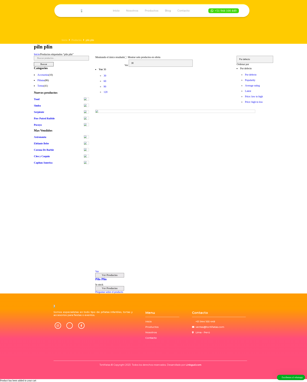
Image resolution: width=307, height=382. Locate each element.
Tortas (40, 85)
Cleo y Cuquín (42, 156)
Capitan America (43, 162)
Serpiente (39, 112)
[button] (223, 10)
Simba (37, 105)
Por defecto (250, 74)
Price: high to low (254, 102)
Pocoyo (38, 124)
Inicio (116, 10)
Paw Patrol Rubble (44, 118)
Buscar (43, 64)
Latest (248, 91)
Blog (168, 10)
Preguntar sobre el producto (109, 292)
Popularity (250, 80)
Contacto (183, 10)
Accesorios (43, 74)
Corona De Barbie (44, 150)
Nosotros (132, 10)
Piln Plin (101, 279)
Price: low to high (254, 96)
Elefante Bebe (41, 143)
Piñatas (41, 80)
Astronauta (40, 137)
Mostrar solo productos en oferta (143, 57)
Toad (36, 99)
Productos (151, 10)
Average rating (252, 85)
